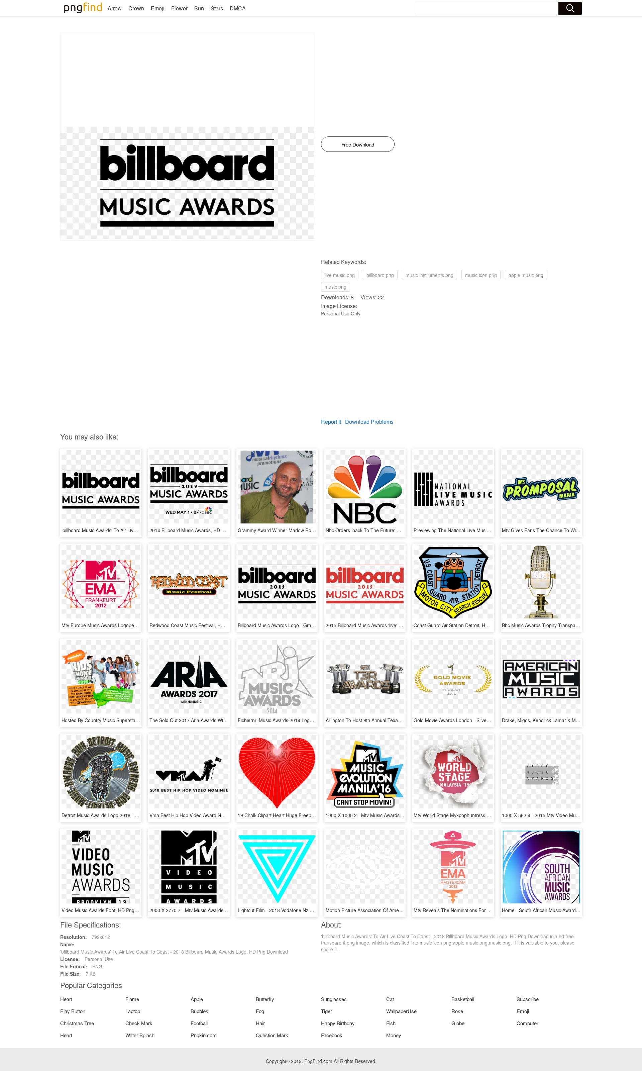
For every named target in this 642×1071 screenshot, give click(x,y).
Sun (199, 8)
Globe (457, 1023)
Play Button (72, 1010)
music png (335, 286)
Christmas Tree (77, 1023)
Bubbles (199, 1010)
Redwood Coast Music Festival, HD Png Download (202, 625)
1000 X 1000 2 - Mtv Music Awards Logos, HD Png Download (390, 815)
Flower (179, 8)
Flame (132, 998)
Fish (391, 1023)
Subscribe (528, 998)
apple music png (526, 275)
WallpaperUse (401, 1010)
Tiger (326, 1010)
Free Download (357, 144)
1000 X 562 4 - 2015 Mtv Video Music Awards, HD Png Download (571, 815)
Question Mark (272, 1035)
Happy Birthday (338, 1023)
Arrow (115, 8)
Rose (457, 1010)
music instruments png (429, 275)
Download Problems (369, 421)
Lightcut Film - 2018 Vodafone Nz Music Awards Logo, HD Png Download (315, 910)
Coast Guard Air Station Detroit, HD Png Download (467, 625)
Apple (197, 998)
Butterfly (265, 998)
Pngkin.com (204, 1035)
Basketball (462, 998)
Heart (66, 998)
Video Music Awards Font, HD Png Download (109, 910)
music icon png (481, 275)
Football (199, 1023)
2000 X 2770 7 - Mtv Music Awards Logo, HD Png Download (213, 910)
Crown (136, 8)
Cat (390, 998)
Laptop (132, 1010)
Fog (260, 1010)
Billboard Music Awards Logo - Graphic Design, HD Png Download (308, 625)
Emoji (158, 8)
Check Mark (138, 1023)
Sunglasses (334, 998)
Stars (217, 8)
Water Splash (139, 1035)
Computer (527, 1023)
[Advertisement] (187, 80)
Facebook (331, 1035)
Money (393, 1035)
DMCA (238, 8)
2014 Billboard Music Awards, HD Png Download (200, 530)
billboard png (380, 275)
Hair (260, 1023)
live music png (340, 275)
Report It (331, 421)
